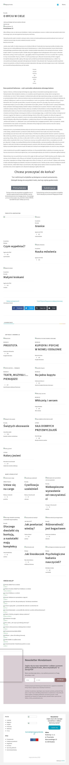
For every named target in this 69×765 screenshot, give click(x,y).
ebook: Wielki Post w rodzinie (12, 584)
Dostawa (9, 745)
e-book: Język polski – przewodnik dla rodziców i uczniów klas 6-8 (21, 605)
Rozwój (5, 13)
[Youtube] (37, 739)
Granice (40, 226)
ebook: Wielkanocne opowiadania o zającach (16, 597)
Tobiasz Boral (27, 534)
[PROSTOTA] (6, 338)
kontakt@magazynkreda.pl (34, 733)
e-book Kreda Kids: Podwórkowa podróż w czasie (17, 644)
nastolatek (48, 572)
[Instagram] (34, 739)
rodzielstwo (14, 436)
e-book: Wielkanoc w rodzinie (12, 593)
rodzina (5, 287)
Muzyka (8, 387)
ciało (4, 22)
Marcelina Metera (28, 560)
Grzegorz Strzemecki (51, 505)
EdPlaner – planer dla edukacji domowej (15, 635)
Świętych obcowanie (16, 426)
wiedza (19, 22)
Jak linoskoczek (34, 554)
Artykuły (9, 720)
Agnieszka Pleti (7, 252)
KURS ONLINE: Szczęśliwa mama (13, 639)
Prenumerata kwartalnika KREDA (13, 631)
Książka (5, 355)
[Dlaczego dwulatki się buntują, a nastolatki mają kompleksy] (13, 518)
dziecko (37, 385)
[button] (49, 188)
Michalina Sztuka (50, 568)
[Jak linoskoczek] (29, 547)
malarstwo (6, 466)
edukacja (15, 466)
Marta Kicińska (38, 355)
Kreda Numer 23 (8, 28)
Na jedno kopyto (45, 375)
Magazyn (9, 722)
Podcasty (9, 726)
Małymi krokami (13, 277)
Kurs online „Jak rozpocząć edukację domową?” (17, 622)
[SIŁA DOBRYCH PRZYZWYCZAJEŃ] (44, 419)
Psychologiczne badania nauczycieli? (55, 558)
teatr (4, 387)
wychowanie (6, 256)
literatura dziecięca (48, 385)
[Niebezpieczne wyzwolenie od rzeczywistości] (56, 479)
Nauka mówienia (45, 251)
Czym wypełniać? (14, 246)
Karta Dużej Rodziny (12, 750)
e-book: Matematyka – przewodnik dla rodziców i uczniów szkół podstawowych (25, 610)
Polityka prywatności (12, 741)
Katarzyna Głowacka (8, 351)
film (36, 410)
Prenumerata (10, 739)
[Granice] (37, 217)
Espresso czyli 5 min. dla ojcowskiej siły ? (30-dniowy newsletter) (21, 601)
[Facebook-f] (31, 739)
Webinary (9, 728)
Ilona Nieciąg (38, 436)
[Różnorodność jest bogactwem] (54, 517)
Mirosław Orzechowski (9, 461)
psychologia (9, 22)
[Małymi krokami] (8, 268)
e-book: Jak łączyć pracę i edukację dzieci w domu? (18, 627)
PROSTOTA (10, 345)
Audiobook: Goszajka (10, 618)
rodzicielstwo (38, 236)
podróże (5, 499)
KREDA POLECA (7, 482)
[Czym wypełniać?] (18, 227)
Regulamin (9, 743)
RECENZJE (5, 342)
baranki (5, 436)
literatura (9, 355)
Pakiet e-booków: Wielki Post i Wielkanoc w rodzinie (18, 589)
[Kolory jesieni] (7, 448)
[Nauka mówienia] (39, 244)
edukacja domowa (29, 564)
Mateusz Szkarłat (7, 495)
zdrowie (23, 22)
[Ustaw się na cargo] (8, 478)
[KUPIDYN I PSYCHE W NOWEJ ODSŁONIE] (45, 338)
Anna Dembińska (7, 552)
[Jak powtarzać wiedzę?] (31, 517)
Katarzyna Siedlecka (51, 534)
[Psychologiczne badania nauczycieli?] (55, 547)
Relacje (5, 243)
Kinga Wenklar (38, 406)
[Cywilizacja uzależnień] (30, 478)
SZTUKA (37, 423)
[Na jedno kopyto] (40, 368)
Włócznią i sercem (46, 400)
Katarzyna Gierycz (39, 381)
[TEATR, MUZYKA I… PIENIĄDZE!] (11, 368)
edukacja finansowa (15, 387)
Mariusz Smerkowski (29, 495)
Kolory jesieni (12, 455)
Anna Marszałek (7, 432)
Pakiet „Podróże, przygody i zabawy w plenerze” (17, 614)
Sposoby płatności (11, 747)
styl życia (15, 22)
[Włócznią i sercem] (40, 393)
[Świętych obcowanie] (9, 419)
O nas (8, 731)
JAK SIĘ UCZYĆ (28, 521)
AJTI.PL (63, 760)
